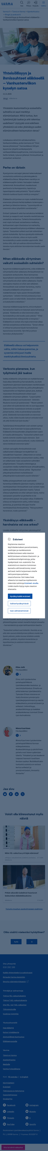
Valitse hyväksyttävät (19, 603)
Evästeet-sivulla (31, 583)
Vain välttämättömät (19, 610)
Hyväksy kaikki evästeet (20, 596)
